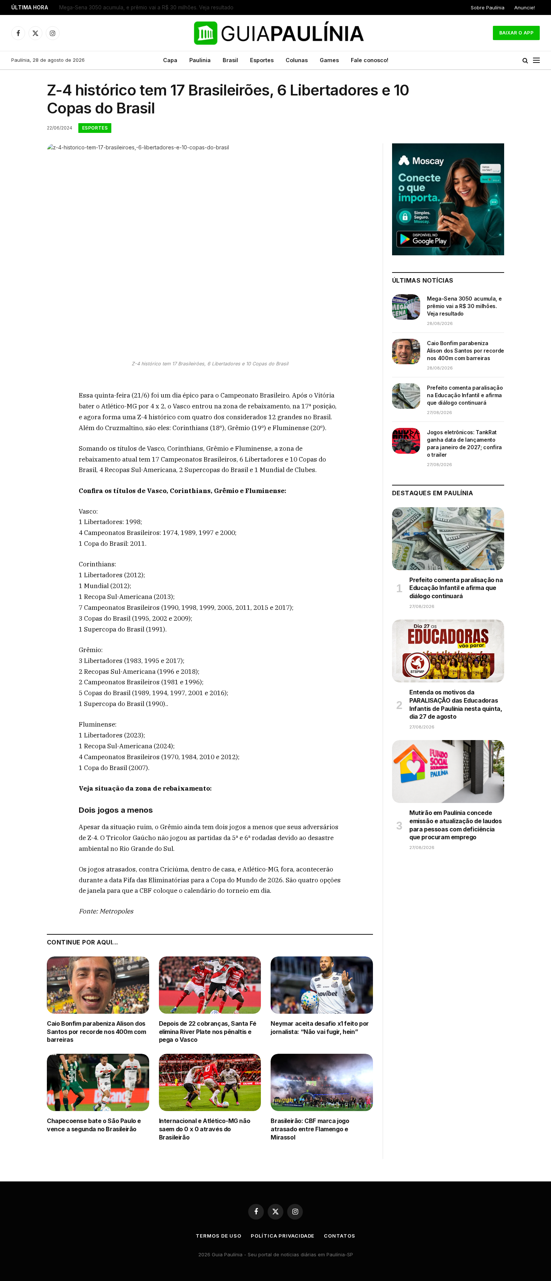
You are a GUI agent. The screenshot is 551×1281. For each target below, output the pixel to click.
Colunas (297, 60)
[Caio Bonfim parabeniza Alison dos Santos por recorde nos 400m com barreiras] (98, 985)
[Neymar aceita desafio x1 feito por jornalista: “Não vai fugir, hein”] (322, 985)
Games (329, 60)
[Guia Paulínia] (275, 33)
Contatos (339, 1236)
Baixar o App (516, 33)
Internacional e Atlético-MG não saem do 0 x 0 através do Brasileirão (204, 1129)
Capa (170, 60)
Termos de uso (218, 1236)
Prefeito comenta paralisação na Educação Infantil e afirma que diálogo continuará (465, 395)
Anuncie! (524, 7)
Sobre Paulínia (488, 7)
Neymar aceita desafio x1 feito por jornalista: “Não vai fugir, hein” (319, 1027)
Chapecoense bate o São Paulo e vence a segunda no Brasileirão (94, 1125)
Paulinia (200, 60)
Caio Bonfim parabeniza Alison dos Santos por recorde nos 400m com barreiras (153, 7)
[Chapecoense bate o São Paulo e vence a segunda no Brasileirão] (98, 1082)
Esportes (262, 60)
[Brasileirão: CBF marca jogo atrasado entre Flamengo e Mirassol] (322, 1082)
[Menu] (536, 60)
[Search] (525, 60)
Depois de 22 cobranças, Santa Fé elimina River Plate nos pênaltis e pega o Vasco (207, 1032)
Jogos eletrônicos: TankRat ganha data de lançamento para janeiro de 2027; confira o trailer (464, 443)
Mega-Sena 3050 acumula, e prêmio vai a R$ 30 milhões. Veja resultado (464, 306)
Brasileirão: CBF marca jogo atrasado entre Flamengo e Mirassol (310, 1129)
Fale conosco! (369, 60)
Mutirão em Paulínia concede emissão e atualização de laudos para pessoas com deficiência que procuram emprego (455, 825)
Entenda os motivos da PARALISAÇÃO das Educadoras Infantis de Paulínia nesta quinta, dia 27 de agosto (455, 704)
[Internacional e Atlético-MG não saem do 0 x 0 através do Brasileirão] (210, 1082)
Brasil (230, 60)
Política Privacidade (282, 1236)
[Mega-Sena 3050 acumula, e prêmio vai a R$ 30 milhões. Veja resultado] (406, 307)
